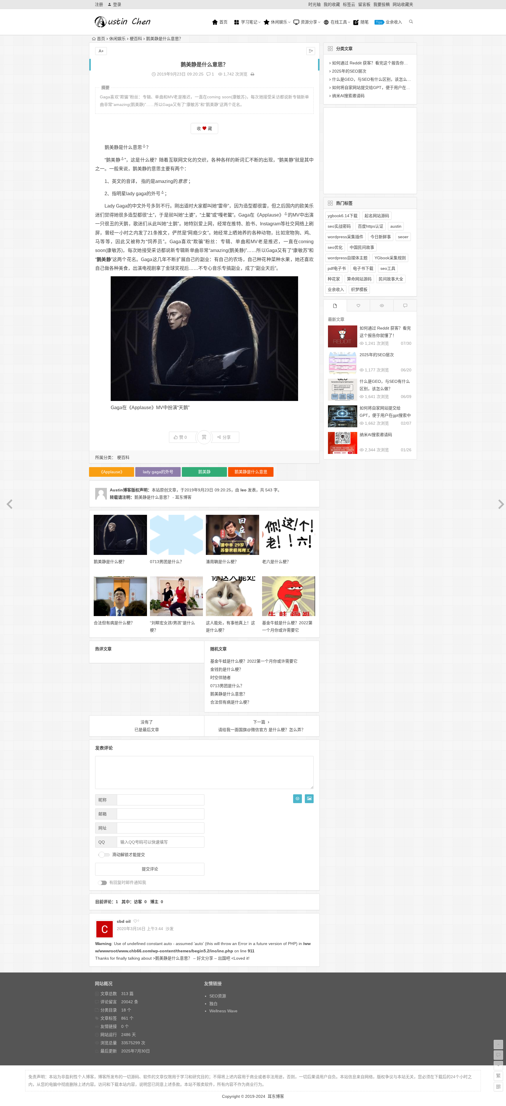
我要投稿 (381, 4)
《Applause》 (269, 214)
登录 (117, 4)
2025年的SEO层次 (349, 71)
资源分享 (308, 22)
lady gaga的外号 (143, 193)
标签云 (349, 4)
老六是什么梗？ (276, 561)
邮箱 (102, 814)
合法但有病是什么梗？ (114, 622)
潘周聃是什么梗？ (222, 561)
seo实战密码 (339, 226)
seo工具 (387, 268)
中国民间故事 (362, 247)
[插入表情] (297, 798)
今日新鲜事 (380, 236)
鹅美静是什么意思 (123, 147)
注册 (99, 4)
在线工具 (338, 22)
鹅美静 (113, 159)
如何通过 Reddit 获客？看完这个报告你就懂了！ (376, 63)
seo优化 (335, 247)
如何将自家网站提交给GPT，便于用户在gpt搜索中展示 (382, 87)
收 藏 (204, 128)
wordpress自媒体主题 (347, 258)
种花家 (334, 279)
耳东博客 (276, 1096)
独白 (213, 1003)
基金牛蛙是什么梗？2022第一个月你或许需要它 (254, 661)
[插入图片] (309, 798)
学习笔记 (248, 22)
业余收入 (393, 22)
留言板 (364, 4)
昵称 (102, 800)
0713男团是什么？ (167, 561)
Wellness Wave (223, 1011)
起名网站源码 (377, 215)
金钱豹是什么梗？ (226, 669)
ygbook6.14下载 (343, 215)
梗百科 (136, 38)
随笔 (364, 22)
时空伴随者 (220, 677)
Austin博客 (120, 490)
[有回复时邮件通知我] (102, 883)
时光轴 (314, 4)
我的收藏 (332, 4)
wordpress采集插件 (345, 236)
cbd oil (124, 921)
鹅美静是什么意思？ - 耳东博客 (163, 497)
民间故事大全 (391, 279)
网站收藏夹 (403, 4)
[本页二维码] (498, 1086)
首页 (223, 22)
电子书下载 (363, 268)
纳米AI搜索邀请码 (348, 95)
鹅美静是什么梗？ (110, 561)
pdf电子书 (337, 268)
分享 (227, 437)
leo (243, 490)
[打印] (252, 74)
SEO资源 (217, 996)
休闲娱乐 (278, 22)
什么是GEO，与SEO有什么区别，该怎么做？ (373, 79)
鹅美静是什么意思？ (228, 694)
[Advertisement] (365, 149)
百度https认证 (370, 226)
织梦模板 (359, 289)
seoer (403, 236)
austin (395, 226)
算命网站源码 (359, 279)
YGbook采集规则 (390, 258)
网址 (102, 828)
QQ (101, 842)
